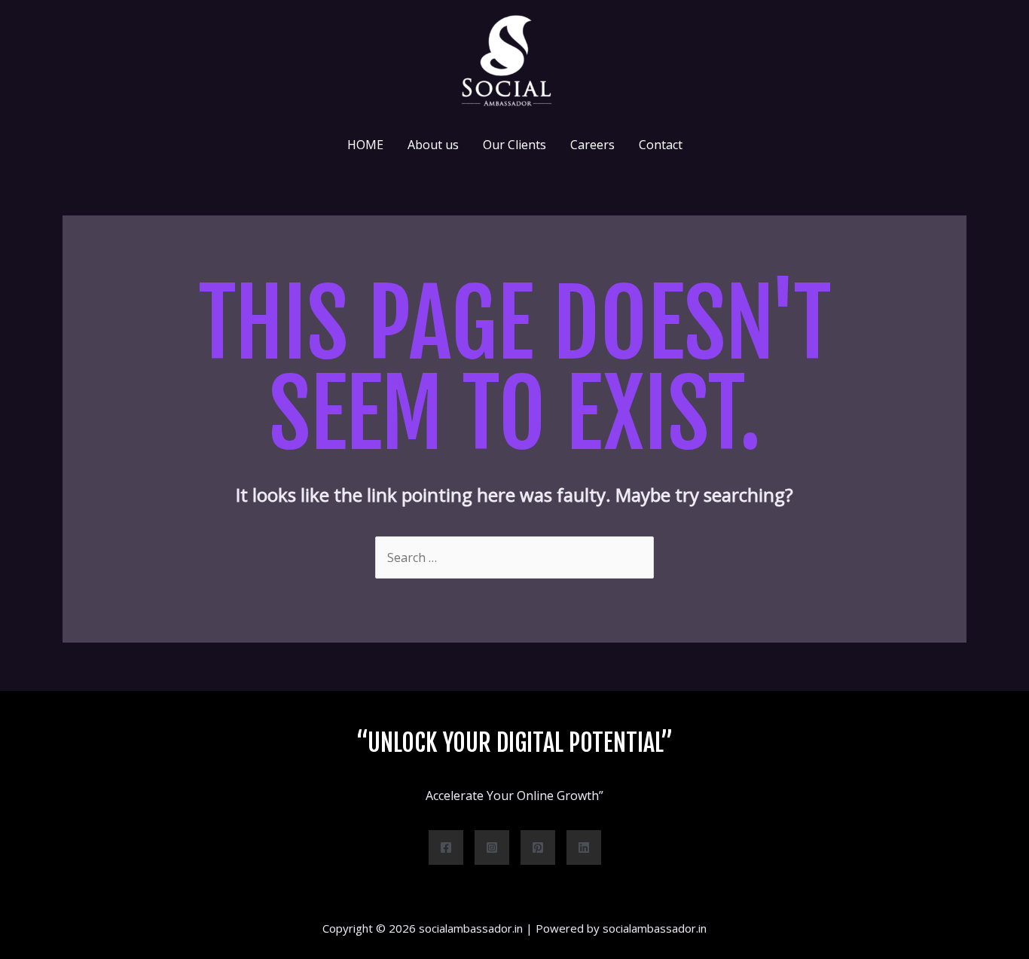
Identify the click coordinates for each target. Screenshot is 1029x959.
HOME (365, 144)
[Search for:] (514, 557)
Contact (660, 144)
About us (433, 144)
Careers (592, 144)
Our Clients (514, 144)
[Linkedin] (583, 847)
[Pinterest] (538, 847)
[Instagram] (492, 847)
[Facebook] (446, 847)
